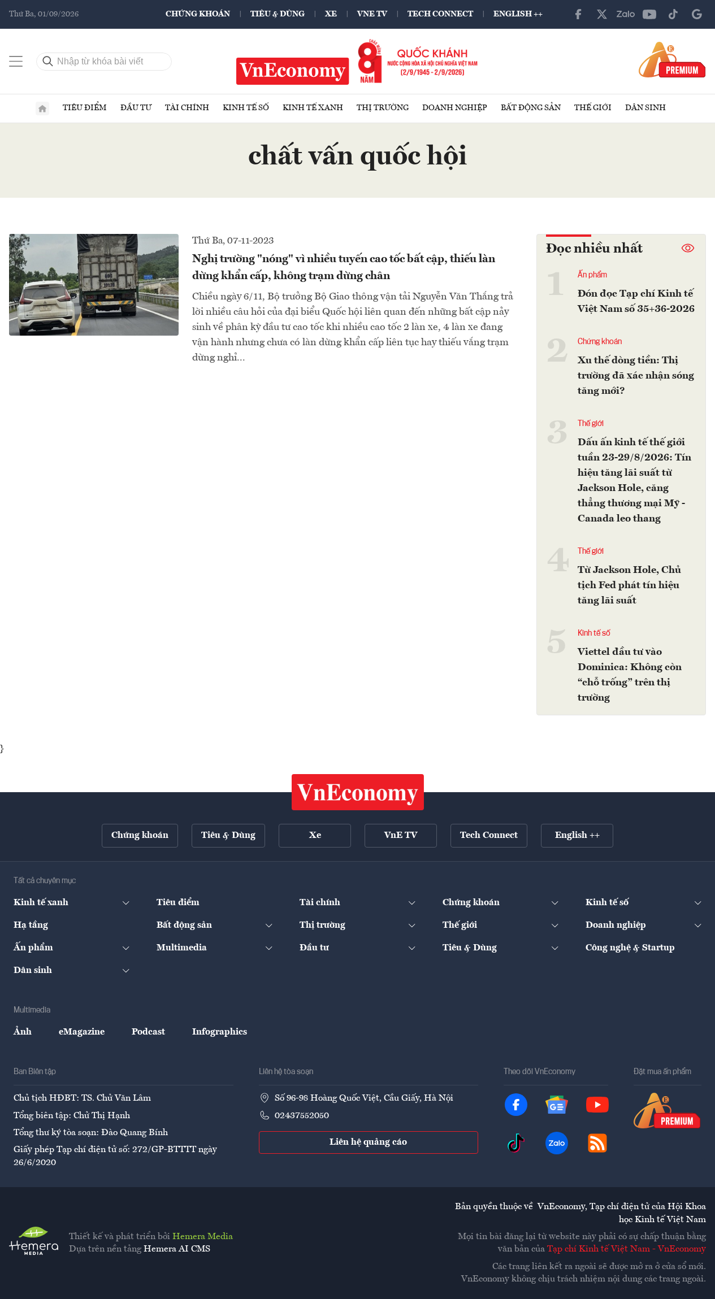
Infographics (219, 1032)
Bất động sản (531, 108)
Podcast (148, 1032)
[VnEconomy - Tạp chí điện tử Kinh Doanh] (358, 792)
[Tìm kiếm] (48, 62)
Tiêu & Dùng (277, 14)
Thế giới (593, 108)
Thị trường (383, 108)
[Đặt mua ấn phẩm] (672, 59)
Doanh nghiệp (454, 108)
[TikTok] (673, 14)
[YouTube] (649, 14)
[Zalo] (626, 14)
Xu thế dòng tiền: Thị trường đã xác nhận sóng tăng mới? (636, 375)
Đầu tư (135, 108)
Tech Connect (440, 14)
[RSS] (597, 1143)
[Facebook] (578, 14)
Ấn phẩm (592, 275)
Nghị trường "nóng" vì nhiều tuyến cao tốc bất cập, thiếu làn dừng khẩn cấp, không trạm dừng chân (343, 268)
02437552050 (302, 1115)
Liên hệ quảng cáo (368, 1142)
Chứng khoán (198, 14)
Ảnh (23, 1032)
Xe (331, 14)
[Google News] (697, 14)
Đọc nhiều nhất (594, 249)
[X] (602, 14)
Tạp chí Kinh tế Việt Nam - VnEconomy (626, 1249)
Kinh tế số (246, 108)
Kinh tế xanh (313, 108)
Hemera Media (202, 1236)
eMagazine (82, 1032)
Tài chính (187, 108)
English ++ (518, 14)
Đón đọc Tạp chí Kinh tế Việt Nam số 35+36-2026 (636, 301)
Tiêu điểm (85, 108)
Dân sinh (645, 108)
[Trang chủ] (42, 108)
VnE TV (372, 14)
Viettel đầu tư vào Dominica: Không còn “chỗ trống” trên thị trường (630, 675)
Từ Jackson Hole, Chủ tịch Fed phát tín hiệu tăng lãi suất (629, 585)
